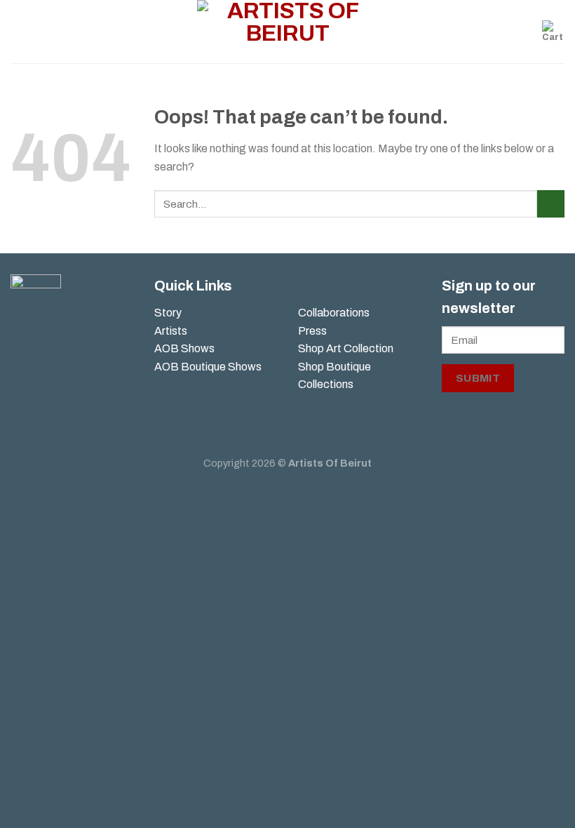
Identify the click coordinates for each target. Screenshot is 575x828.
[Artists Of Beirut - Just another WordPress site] (288, 31)
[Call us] (43, 366)
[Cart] (553, 31)
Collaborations (334, 313)
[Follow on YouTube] (21, 390)
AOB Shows (185, 348)
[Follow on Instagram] (43, 342)
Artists (170, 331)
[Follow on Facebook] (21, 342)
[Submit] (550, 204)
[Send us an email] (21, 366)
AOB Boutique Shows (208, 367)
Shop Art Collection (345, 348)
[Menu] (19, 31)
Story (168, 313)
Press (312, 331)
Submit (478, 378)
